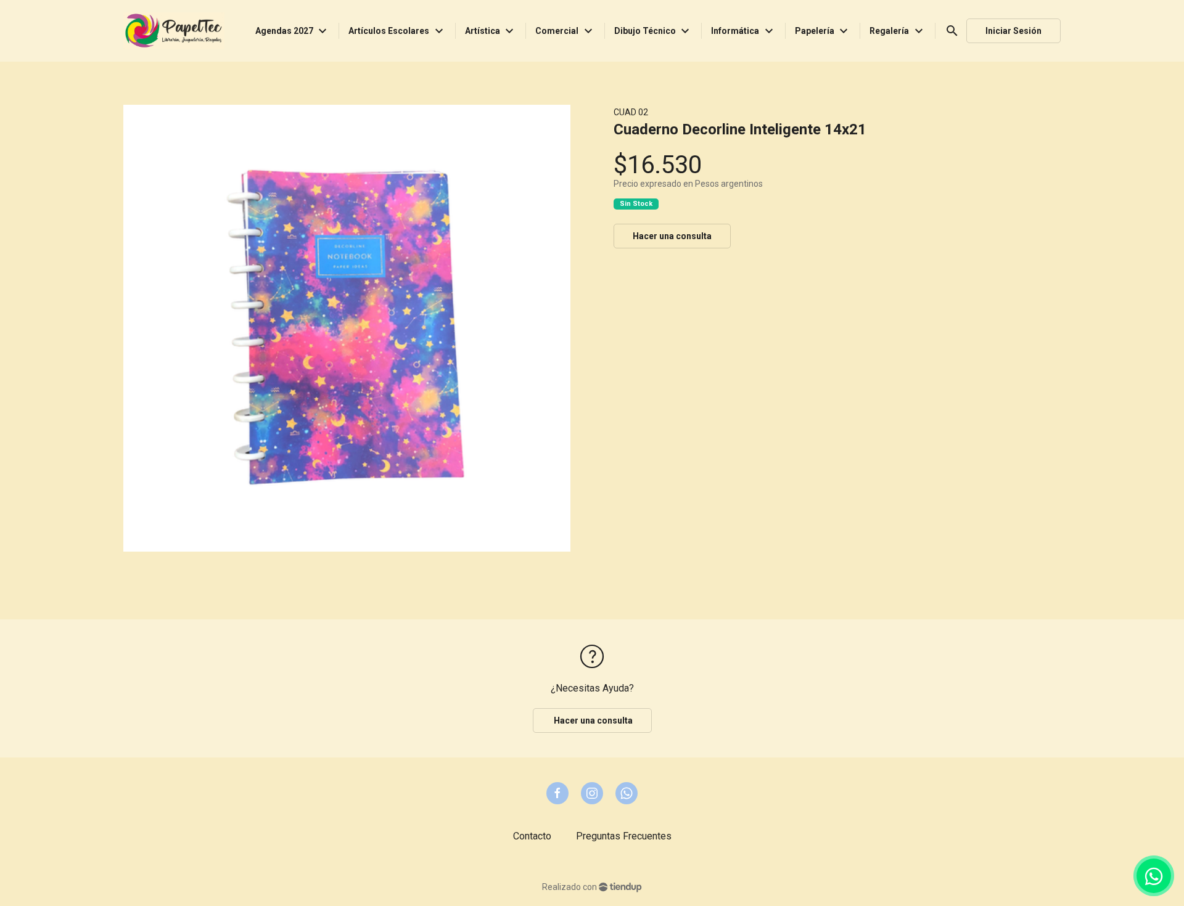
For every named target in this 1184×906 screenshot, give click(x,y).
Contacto (532, 836)
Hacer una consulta (672, 236)
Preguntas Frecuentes (624, 836)
